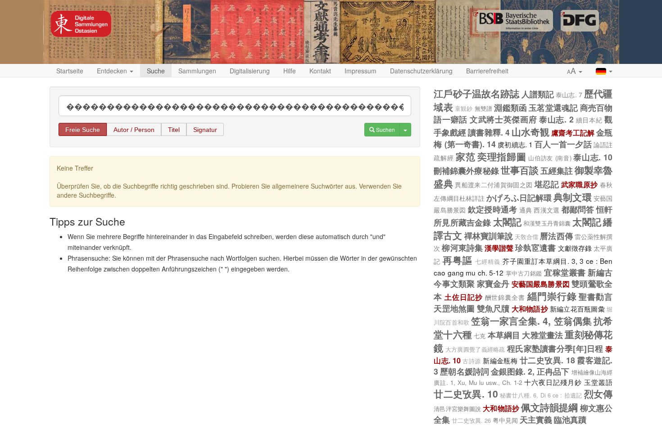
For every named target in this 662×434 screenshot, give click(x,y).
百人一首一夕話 (563, 143)
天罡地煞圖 (454, 308)
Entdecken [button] (113, 70)
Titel (174, 129)
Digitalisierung (250, 70)
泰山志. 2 (556, 119)
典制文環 (572, 196)
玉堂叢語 (598, 382)
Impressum (360, 70)
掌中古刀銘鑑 (524, 273)
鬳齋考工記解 (572, 132)
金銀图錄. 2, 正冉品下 (530, 371)
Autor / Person (133, 129)
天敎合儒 (526, 237)
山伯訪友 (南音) (549, 158)
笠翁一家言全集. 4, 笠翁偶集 (531, 320)
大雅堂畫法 (542, 334)
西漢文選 (546, 209)
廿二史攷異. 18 (547, 360)
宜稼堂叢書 (564, 272)
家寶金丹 (493, 283)
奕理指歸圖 (501, 156)
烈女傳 (598, 393)
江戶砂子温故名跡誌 (476, 93)
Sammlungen (197, 70)
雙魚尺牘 (493, 308)
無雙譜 (484, 108)
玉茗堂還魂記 (553, 107)
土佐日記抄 (463, 297)
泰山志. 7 (569, 94)
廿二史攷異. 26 (471, 420)
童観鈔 (464, 108)
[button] (574, 71)
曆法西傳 (556, 235)
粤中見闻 (505, 420)
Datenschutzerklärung (421, 70)
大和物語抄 (530, 308)
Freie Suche (82, 129)
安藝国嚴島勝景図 (541, 284)
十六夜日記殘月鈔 (553, 382)
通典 (525, 209)
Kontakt (320, 70)
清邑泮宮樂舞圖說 (457, 408)
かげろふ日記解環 (519, 197)
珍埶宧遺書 (535, 247)
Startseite (69, 70)
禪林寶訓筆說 (488, 235)
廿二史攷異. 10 (466, 393)
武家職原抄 (579, 184)
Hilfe (289, 70)
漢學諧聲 (499, 248)
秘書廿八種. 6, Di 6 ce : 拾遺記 (541, 395)
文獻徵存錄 (575, 248)
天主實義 (536, 419)
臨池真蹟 (570, 419)
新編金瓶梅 (500, 360)
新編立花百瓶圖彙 (577, 308)
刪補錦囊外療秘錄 (466, 170)
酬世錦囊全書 (505, 297)
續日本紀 (589, 119)
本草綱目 (504, 334)
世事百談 (520, 169)
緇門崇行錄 (552, 296)
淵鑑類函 (510, 107)
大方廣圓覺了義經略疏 (475, 349)
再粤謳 (457, 260)
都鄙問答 (578, 209)
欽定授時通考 (492, 209)
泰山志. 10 (592, 157)
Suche (156, 70)
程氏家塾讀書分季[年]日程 (555, 348)
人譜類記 (537, 93)
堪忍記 (547, 184)
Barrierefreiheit (487, 70)
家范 (465, 156)
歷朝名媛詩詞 (464, 371)
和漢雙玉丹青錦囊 (547, 223)
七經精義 (487, 262)
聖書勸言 (595, 296)
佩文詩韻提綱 (549, 407)
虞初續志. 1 (515, 144)
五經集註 (556, 170)
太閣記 (507, 221)
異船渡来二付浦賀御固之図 (493, 184)
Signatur (205, 129)
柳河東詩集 (462, 247)
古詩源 (471, 361)
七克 (479, 335)
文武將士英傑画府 (503, 119)
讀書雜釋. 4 (488, 132)
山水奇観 (530, 131)
